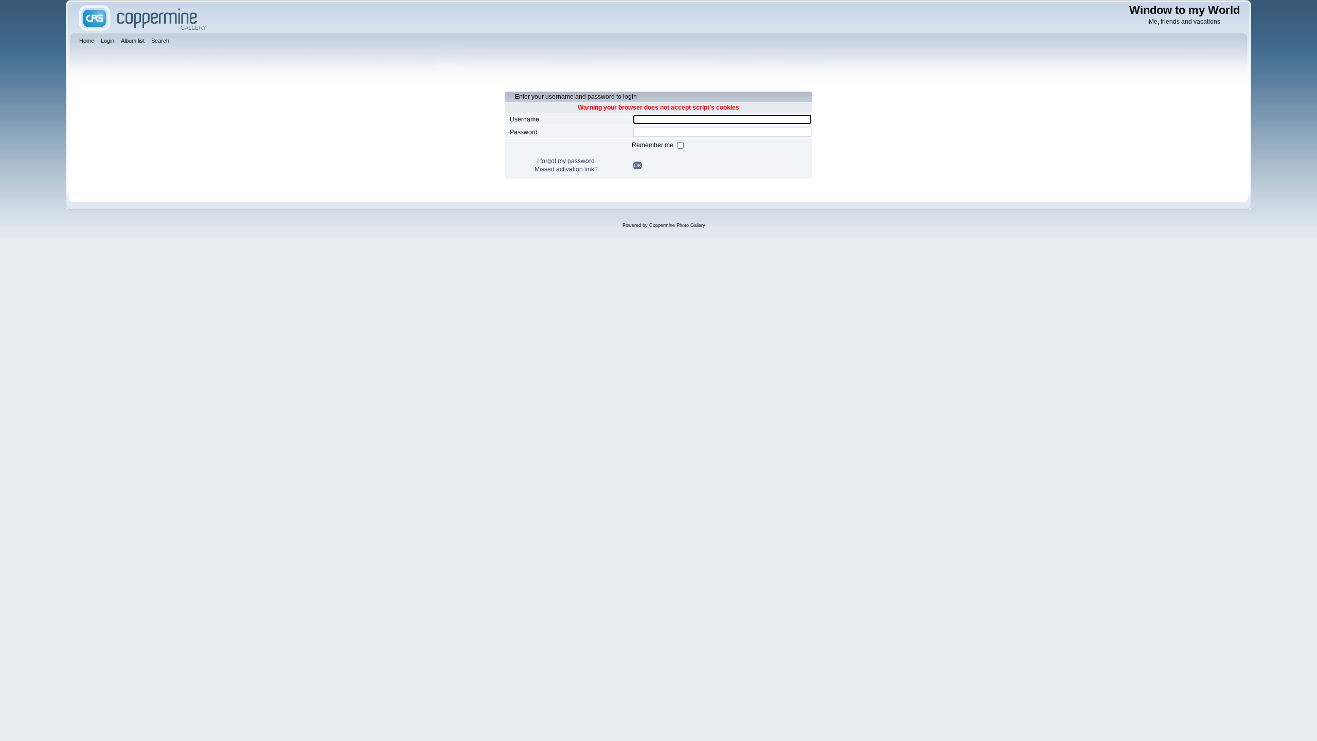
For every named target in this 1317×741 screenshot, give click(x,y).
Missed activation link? (566, 169)
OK (638, 165)
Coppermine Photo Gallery (677, 225)
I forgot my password (566, 161)
